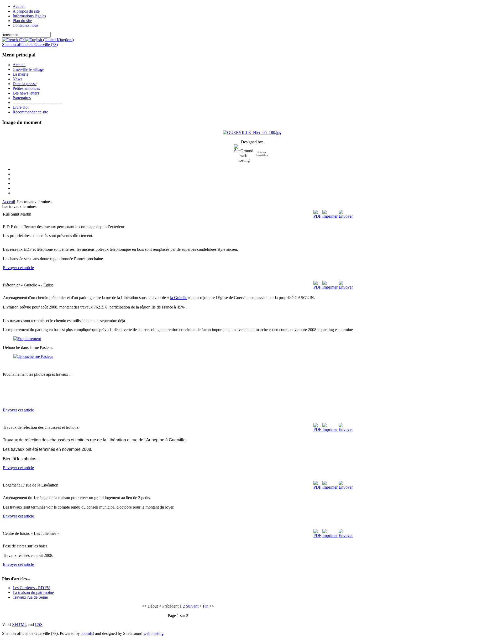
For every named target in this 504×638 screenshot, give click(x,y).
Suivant (192, 606)
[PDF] (317, 216)
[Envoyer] (346, 216)
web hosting (153, 633)
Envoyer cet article (18, 267)
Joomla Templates (261, 153)
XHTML (19, 624)
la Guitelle (178, 297)
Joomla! (87, 633)
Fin (205, 606)
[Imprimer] (330, 216)
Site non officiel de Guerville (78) (30, 44)
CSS (39, 624)
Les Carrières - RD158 (31, 587)
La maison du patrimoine (33, 592)
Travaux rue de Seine (30, 597)
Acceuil (8, 202)
